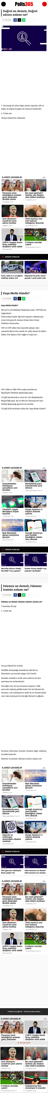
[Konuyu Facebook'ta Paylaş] (15, 20)
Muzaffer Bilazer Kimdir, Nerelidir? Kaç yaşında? (11, 569)
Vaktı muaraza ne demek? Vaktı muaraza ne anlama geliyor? (35, 872)
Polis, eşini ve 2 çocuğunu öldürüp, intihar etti (12, 277)
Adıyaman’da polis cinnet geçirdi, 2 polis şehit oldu (35, 277)
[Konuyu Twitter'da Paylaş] (19, 20)
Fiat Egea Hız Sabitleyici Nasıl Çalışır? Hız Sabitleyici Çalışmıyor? (11, 872)
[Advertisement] (24, 78)
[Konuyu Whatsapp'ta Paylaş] (23, 20)
